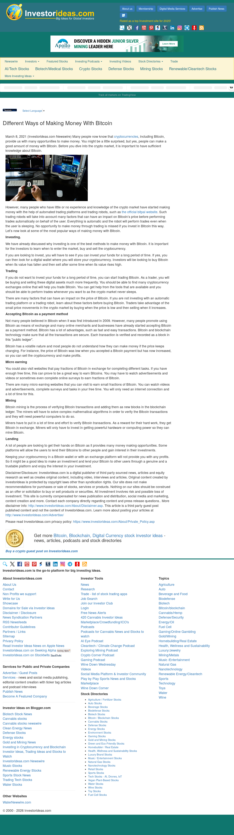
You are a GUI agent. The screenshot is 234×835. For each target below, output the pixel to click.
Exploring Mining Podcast (99, 650)
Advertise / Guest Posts (20, 672)
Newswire (11, 61)
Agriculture (166, 584)
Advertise (197, 8)
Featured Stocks (57, 61)
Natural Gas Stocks (99, 762)
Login (85, 607)
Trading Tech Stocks (17, 779)
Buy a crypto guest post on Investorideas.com (41, 551)
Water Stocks (12, 784)
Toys (162, 687)
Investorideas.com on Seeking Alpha (29, 650)
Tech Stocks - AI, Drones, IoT (105, 776)
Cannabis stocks (15, 718)
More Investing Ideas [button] (18, 76)
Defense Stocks (121, 68)
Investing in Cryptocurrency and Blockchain (34, 746)
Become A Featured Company (25, 696)
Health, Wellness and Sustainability (184, 645)
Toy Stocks (94, 791)
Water (163, 692)
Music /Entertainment (174, 659)
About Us (9, 584)
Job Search (89, 598)
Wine (162, 697)
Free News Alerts (93, 612)
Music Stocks (12, 765)
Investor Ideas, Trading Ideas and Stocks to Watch (34, 753)
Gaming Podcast (93, 659)
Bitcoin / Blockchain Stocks (103, 718)
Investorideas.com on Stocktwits (26, 654)
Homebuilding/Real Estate (178, 640)
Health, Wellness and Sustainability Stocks (112, 751)
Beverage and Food (173, 593)
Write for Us (11, 598)
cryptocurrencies (126, 136)
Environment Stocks (99, 732)
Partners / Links (14, 631)
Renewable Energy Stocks (22, 770)
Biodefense (167, 598)
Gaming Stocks (97, 736)
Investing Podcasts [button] (87, 61)
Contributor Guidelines (19, 626)
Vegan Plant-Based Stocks (103, 780)
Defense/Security (171, 617)
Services (9, 677)
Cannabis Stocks (97, 721)
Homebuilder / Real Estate (103, 747)
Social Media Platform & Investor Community (113, 673)
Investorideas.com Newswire (24, 760)
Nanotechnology (170, 669)
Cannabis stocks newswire (22, 723)
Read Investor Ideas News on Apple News (33, 645)
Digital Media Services (172, 8)
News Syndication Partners (22, 617)
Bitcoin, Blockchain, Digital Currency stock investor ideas (108, 535)
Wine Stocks (95, 787)
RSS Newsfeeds (15, 621)
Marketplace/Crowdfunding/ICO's (105, 621)
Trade (174, 61)
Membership (146, 8)
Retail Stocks (95, 769)
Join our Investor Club (97, 603)
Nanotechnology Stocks (101, 765)
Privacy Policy (13, 640)
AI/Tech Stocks (17, 68)
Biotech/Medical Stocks (54, 68)
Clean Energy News (17, 727)
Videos (86, 669)
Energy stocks (13, 737)
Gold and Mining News (19, 742)
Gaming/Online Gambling (177, 631)
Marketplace (90, 683)
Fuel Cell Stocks (97, 795)
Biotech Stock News (17, 713)
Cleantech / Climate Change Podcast (108, 645)
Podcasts (87, 626)
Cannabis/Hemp (170, 612)
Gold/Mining (167, 636)
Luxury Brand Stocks (100, 754)
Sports (163, 678)
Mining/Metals (169, 654)
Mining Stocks (151, 68)
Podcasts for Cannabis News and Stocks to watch (112, 634)
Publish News (216, 8)
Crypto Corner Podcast (97, 654)
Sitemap (9, 636)
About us (127, 8)
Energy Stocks (96, 729)
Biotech (164, 603)
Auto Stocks (95, 703)
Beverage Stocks (98, 707)
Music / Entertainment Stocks (105, 758)
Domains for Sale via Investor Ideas (29, 607)
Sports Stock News (17, 775)
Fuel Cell (165, 626)
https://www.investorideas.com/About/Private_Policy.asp (114, 521)
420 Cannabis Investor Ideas (102, 617)
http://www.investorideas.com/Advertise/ (34, 514)
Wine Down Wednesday (98, 664)
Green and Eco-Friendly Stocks (106, 743)
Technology (167, 683)
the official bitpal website (139, 211)
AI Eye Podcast (92, 640)
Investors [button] (31, 61)
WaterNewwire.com (17, 802)
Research (88, 589)
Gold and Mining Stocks (102, 740)
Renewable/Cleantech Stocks (192, 68)
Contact (8, 589)
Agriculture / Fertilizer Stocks (104, 699)
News (85, 584)
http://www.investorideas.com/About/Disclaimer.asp (65, 505)
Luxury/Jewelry (170, 650)
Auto (162, 589)
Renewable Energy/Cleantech (180, 673)
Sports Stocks (96, 773)
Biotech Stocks (96, 714)
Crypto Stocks (90, 68)
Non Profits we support (19, 593)
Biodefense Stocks (99, 710)
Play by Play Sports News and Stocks (108, 678)
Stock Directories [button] (149, 61)
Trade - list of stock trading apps (104, 593)
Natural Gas (167, 664)
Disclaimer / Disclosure (19, 612)
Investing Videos (120, 61)
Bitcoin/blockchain (172, 607)
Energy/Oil (166, 621)
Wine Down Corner (95, 687)
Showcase (10, 603)
